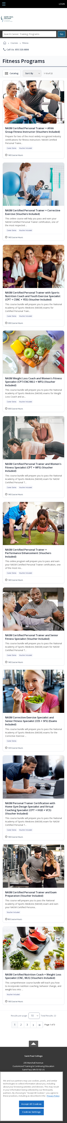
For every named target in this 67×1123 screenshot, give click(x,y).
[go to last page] (40, 1025)
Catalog (14, 73)
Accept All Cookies (31, 1104)
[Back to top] (33, 1058)
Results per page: (19, 1015)
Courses (14, 43)
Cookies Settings (31, 1111)
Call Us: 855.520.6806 (16, 49)
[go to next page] (33, 1025)
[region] (31, 1096)
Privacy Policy (53, 1095)
